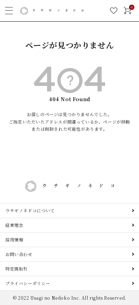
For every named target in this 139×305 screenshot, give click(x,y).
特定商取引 (16, 269)
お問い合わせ (18, 254)
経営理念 (14, 225)
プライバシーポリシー (27, 283)
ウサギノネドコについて (30, 210)
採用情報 (14, 239)
